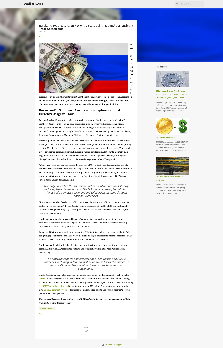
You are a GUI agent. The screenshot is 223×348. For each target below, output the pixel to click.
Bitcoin (43, 308)
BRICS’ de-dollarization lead (56, 286)
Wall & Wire (34, 4)
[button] (40, 36)
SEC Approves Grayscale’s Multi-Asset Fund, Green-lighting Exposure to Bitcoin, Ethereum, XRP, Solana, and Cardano (172, 94)
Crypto (51, 308)
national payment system (55, 290)
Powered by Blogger (112, 345)
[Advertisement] (148, 101)
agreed (42, 278)
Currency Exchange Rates (165, 137)
